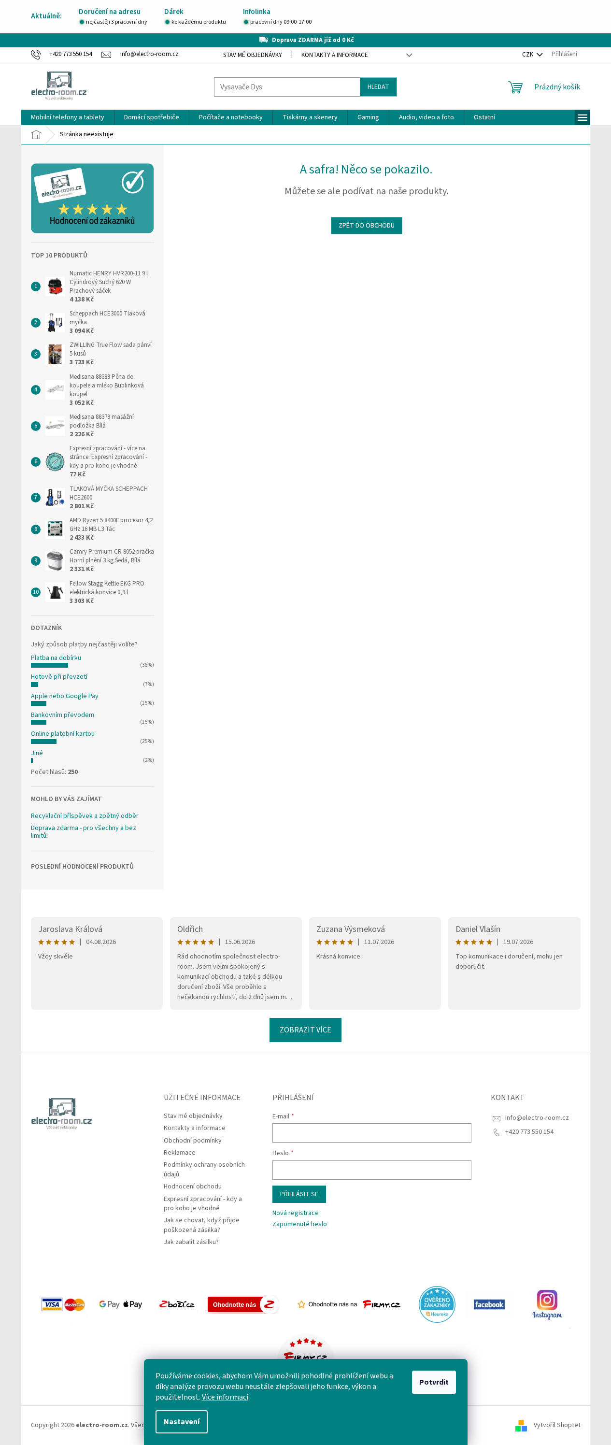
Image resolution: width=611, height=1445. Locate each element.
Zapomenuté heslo (299, 1224)
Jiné (37, 753)
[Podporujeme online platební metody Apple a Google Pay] (122, 1304)
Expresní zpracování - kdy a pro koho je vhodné (203, 1203)
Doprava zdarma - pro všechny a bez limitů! (83, 832)
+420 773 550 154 (529, 1132)
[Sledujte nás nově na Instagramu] (547, 1304)
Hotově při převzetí (59, 677)
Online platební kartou (63, 734)
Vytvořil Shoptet (557, 1425)
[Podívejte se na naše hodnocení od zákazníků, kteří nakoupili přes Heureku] (437, 1304)
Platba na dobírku (56, 658)
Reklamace (180, 1153)
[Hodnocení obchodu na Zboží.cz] (177, 1304)
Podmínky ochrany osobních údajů (204, 1169)
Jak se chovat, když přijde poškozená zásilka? (202, 1225)
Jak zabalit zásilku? (191, 1242)
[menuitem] (67, 117)
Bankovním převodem (62, 715)
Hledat (378, 87)
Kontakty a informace (334, 55)
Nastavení (181, 1421)
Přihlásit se (299, 1194)
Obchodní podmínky (193, 1140)
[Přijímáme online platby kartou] (64, 1304)
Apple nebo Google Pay (65, 696)
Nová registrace (295, 1213)
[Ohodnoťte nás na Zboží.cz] (243, 1304)
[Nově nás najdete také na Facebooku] (489, 1304)
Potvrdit (434, 1382)
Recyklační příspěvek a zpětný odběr (85, 816)
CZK (528, 54)
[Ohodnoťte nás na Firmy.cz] (349, 1304)
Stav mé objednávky (252, 55)
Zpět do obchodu (367, 225)
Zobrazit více (305, 1030)
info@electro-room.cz (537, 1118)
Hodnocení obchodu (193, 1186)
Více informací (225, 1397)
